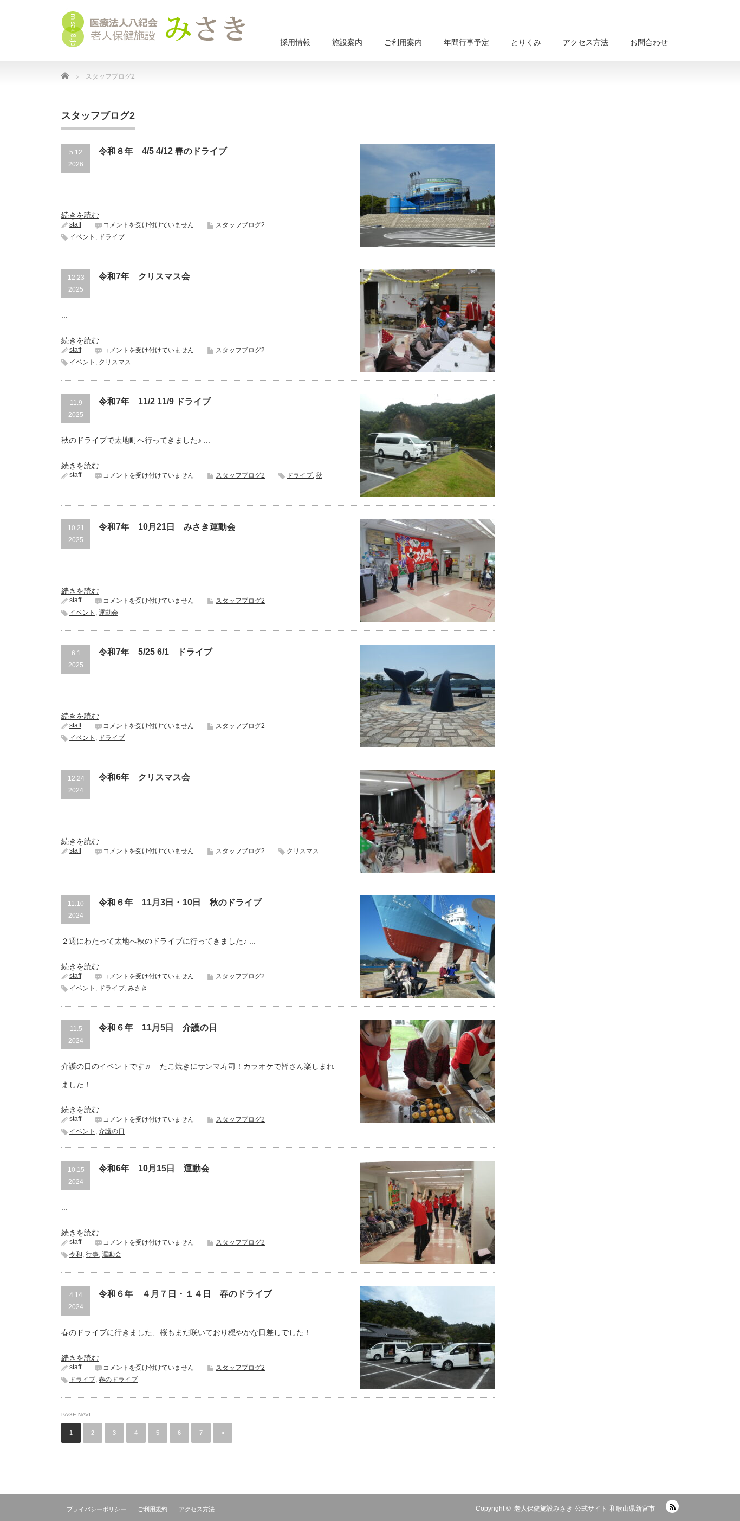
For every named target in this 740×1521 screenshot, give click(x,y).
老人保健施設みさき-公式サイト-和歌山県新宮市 (584, 1508)
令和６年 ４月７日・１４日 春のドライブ (185, 1293)
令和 (75, 1254)
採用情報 (295, 42)
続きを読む (80, 215)
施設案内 (347, 42)
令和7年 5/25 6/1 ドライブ (155, 651)
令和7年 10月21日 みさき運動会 (167, 526)
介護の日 (112, 1131)
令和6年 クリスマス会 (144, 777)
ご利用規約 (152, 1509)
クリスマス (115, 362)
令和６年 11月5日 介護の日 (158, 1027)
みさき (137, 988)
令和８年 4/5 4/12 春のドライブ (163, 151)
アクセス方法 (585, 42)
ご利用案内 (403, 42)
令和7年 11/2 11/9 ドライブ (155, 401)
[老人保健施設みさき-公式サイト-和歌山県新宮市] (158, 29)
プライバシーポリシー (96, 1509)
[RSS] (672, 1506)
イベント (82, 237)
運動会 (108, 612)
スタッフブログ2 (240, 225)
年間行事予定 (466, 42)
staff (75, 224)
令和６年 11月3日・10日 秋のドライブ (180, 902)
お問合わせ (649, 42)
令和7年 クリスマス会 (144, 276)
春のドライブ (118, 1379)
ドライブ (112, 237)
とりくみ (526, 42)
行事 (92, 1254)
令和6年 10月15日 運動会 (154, 1168)
